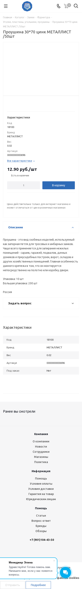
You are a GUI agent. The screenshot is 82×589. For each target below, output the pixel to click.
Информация (41, 471)
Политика (41, 462)
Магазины (41, 456)
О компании (41, 441)
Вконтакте (24, 552)
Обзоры (41, 531)
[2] (13, 103)
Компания (41, 434)
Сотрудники (41, 451)
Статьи (41, 515)
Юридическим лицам (41, 499)
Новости (41, 446)
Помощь (41, 478)
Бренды (41, 526)
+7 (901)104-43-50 (42, 539)
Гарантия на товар (41, 494)
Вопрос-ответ (41, 520)
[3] (17, 103)
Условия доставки (41, 488)
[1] (9, 103)
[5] (24, 103)
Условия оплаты (41, 483)
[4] (20, 103)
